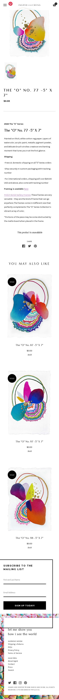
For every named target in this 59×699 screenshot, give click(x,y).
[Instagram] (20, 682)
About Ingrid (13, 661)
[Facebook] (14, 682)
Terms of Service (15, 653)
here (26, 189)
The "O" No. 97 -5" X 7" (29, 441)
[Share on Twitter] (29, 246)
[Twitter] (9, 682)
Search (11, 670)
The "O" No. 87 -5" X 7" (29, 345)
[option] (11, 71)
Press (10, 667)
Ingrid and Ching (38, 687)
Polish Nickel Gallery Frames (17, 195)
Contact (11, 664)
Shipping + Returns (16, 644)
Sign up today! (25, 605)
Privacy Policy (13, 650)
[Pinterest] (25, 682)
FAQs (10, 647)
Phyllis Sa (35, 690)
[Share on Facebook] (23, 246)
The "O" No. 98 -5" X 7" (29, 538)
